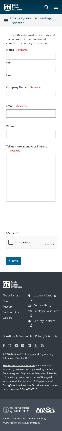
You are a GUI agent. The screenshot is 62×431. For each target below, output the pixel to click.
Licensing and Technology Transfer (31, 20)
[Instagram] (10, 345)
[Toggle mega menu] (56, 7)
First (8, 62)
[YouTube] (17, 345)
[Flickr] (23, 345)
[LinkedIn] (30, 345)
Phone (10, 126)
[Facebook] (3, 345)
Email (16, 106)
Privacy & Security (46, 336)
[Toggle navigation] (6, 20)
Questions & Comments (17, 336)
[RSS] (43, 345)
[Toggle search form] (46, 7)
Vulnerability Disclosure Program (21, 422)
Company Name (23, 87)
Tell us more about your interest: (26, 148)
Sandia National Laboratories (19, 365)
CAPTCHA (12, 233)
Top (52, 427)
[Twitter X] (36, 345)
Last (8, 75)
